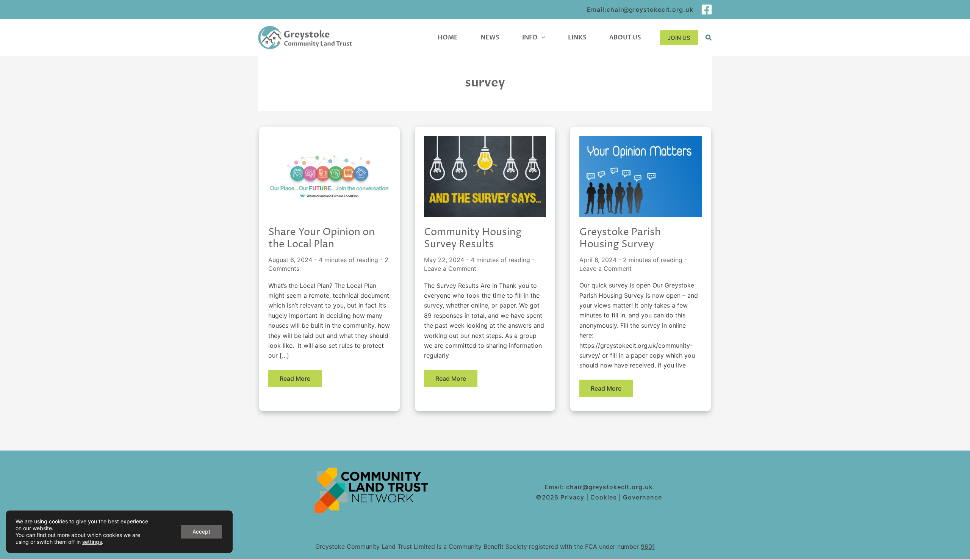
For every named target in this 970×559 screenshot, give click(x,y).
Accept (201, 531)
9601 (648, 546)
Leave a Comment (450, 268)
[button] (541, 37)
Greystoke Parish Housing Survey (620, 238)
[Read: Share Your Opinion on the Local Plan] (329, 176)
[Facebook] (706, 9)
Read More (294, 380)
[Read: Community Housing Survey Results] (485, 176)
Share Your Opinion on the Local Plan (321, 238)
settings (92, 542)
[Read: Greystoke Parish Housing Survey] (640, 176)
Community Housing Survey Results (473, 238)
